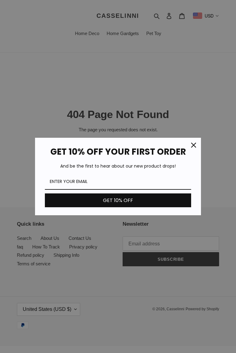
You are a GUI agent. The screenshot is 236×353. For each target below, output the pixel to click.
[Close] (193, 145)
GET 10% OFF (118, 200)
